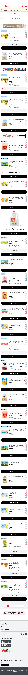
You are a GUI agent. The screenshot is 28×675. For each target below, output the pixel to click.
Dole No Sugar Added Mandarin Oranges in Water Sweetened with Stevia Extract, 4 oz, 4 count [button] (16, 198)
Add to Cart (14, 48)
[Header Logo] (7, 6)
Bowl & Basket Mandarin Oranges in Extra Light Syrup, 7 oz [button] (16, 413)
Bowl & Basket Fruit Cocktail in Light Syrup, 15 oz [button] (16, 395)
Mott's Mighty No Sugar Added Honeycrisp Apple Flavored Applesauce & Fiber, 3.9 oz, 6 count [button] (16, 584)
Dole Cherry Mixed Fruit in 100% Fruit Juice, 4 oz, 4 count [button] (17, 182)
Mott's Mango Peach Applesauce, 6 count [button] (15, 563)
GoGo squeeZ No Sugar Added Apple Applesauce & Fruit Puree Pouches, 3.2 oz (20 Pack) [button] (16, 446)
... (17, 606)
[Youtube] (26, 634)
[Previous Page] (5, 606)
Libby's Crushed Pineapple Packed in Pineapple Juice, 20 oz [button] (17, 379)
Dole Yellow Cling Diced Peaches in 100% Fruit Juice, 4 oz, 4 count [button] (17, 324)
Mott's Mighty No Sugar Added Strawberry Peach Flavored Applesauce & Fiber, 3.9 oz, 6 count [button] (16, 342)
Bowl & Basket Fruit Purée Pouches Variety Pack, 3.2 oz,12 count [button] (16, 430)
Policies (2, 670)
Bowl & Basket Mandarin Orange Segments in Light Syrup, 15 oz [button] (16, 120)
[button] (22, 6)
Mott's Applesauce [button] (15, 33)
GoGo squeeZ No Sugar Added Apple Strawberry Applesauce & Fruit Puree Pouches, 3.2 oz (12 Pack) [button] (16, 162)
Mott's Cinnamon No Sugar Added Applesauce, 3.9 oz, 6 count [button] (16, 100)
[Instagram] (24, 634)
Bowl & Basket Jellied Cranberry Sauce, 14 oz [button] (17, 277)
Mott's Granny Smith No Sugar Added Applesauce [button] (16, 241)
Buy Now (14, 233)
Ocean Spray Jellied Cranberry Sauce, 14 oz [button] (16, 364)
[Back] (2, 14)
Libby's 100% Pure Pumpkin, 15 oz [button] (16, 293)
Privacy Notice (20, 670)
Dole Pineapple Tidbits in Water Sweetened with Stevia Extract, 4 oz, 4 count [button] (16, 524)
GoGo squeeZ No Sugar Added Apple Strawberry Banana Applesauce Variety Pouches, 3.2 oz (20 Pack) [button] (16, 260)
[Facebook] (21, 634)
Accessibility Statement (11, 670)
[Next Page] (23, 606)
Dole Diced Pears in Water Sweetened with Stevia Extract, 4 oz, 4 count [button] (16, 508)
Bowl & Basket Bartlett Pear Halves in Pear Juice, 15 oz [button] (16, 54)
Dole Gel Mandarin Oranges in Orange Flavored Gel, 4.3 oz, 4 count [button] (16, 309)
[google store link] (6, 646)
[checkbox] (26, 31)
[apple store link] (6, 643)
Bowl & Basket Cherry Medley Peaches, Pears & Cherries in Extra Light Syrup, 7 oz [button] (16, 144)
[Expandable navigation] (1, 6)
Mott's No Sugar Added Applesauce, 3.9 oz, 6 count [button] (15, 78)
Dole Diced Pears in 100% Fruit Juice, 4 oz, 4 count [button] (16, 493)
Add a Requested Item (15, 613)
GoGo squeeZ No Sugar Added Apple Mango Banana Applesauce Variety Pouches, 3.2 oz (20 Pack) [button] (16, 461)
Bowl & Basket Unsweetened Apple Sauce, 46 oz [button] (16, 477)
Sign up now (5, 664)
